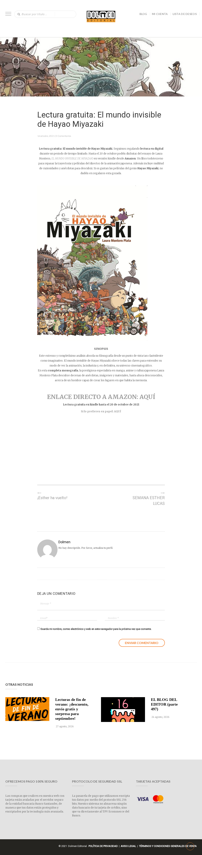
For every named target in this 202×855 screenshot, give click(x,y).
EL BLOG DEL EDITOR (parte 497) (164, 704)
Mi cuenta (160, 14)
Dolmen (64, 542)
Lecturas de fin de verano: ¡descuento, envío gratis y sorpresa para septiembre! (71, 709)
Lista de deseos (185, 14)
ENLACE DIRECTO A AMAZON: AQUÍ (101, 397)
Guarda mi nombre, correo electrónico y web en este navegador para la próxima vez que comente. (96, 628)
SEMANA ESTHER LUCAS (149, 500)
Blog (143, 14)
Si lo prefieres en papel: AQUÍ (101, 411)
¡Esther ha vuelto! (52, 497)
